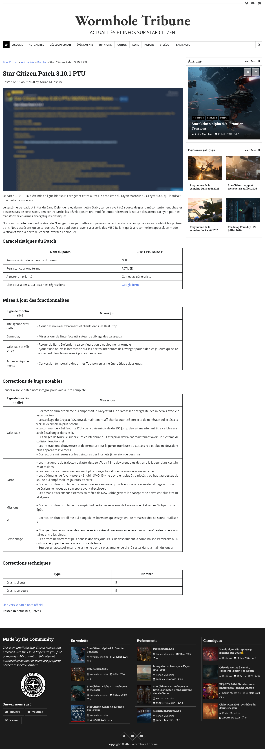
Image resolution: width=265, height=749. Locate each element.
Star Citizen (10, 62)
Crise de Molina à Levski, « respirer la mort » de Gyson (236, 669)
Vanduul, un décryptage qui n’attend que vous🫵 (236, 651)
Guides (122, 44)
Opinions (105, 44)
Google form (130, 285)
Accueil (17, 44)
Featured (212, 117)
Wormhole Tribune (132, 20)
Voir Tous (251, 61)
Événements (85, 44)
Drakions (227, 658)
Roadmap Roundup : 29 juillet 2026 (242, 228)
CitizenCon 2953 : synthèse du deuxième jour (237, 706)
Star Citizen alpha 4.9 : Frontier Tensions (217, 125)
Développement (60, 44)
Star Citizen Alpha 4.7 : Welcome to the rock (107, 688)
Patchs (149, 44)
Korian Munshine (51, 82)
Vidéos (164, 44)
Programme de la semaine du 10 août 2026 (204, 187)
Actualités (36, 44)
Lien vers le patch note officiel (23, 605)
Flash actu (182, 44)
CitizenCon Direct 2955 (167, 710)
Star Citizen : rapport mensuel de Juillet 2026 (242, 187)
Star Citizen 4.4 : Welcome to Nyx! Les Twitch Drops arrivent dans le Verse (172, 690)
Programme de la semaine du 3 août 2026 (204, 228)
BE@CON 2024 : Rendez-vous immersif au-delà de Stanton (237, 686)
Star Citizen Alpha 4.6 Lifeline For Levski (105, 708)
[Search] (258, 44)
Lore (135, 44)
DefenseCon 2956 (97, 669)
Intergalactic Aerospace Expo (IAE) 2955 (171, 667)
